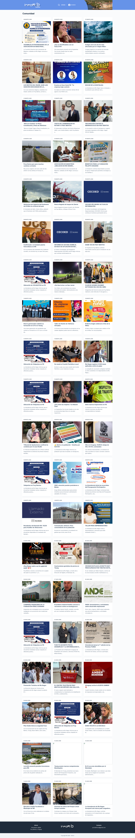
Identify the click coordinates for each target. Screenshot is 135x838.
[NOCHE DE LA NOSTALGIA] (98, 72)
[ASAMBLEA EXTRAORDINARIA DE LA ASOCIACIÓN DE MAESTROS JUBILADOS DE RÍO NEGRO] (36, 32)
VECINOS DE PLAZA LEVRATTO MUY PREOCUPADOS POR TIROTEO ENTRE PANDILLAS (98, 567)
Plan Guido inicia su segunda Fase (35, 726)
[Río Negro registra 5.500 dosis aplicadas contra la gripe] (98, 351)
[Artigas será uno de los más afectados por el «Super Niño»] (98, 32)
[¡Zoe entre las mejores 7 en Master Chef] (67, 392)
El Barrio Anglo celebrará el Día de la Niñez (97, 324)
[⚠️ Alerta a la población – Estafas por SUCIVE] (67, 432)
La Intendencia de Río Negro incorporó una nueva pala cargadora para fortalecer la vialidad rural (97, 807)
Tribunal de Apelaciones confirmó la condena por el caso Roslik (36, 446)
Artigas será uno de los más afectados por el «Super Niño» (95, 45)
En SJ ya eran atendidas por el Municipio (95, 767)
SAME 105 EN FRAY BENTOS (95, 245)
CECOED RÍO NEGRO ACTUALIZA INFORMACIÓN (96, 205)
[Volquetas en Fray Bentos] (36, 472)
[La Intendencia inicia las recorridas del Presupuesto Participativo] (98, 472)
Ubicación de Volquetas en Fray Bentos (65, 726)
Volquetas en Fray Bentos (32, 485)
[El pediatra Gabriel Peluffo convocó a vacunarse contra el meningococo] (67, 592)
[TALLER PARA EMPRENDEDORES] (98, 513)
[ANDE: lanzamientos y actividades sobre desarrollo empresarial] (98, 592)
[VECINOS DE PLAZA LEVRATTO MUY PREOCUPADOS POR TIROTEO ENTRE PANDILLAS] (98, 553)
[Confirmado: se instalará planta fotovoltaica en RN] (36, 232)
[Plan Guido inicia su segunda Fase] (36, 713)
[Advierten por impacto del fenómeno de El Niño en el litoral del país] (36, 191)
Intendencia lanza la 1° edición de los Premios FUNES (97, 646)
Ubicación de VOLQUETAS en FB (35, 285)
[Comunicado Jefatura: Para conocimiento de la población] (67, 513)
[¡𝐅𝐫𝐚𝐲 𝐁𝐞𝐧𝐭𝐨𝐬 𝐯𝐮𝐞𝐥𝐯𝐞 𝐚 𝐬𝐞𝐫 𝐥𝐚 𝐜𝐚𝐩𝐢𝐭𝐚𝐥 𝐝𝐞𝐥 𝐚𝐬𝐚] (36, 553)
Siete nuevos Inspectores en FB (96, 404)
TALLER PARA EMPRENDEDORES (96, 526)
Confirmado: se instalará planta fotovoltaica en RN (34, 245)
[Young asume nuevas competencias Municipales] (67, 753)
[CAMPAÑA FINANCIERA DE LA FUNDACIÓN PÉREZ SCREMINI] (36, 592)
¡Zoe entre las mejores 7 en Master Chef (66, 405)
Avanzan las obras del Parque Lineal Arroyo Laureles (66, 807)
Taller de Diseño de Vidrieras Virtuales (64, 324)
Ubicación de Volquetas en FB (34, 364)
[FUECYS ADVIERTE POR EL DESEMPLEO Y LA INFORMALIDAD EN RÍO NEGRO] (67, 632)
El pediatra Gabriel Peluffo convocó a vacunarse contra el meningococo (67, 605)
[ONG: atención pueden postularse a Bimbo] (67, 472)
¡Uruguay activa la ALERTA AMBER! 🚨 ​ (97, 686)
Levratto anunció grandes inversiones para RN (36, 767)
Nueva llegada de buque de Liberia (66, 204)
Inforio (63, 4)
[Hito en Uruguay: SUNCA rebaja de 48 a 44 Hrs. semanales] (98, 432)
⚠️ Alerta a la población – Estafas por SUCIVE (67, 446)
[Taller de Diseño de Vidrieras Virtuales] (67, 311)
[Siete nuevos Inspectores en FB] (98, 392)
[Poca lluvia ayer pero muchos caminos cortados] (36, 151)
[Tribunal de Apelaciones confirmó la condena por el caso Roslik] (36, 432)
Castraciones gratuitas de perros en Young (66, 567)
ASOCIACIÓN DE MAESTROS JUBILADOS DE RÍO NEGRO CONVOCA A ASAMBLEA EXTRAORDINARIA (64, 165)
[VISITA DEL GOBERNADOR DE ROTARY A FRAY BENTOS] (67, 111)
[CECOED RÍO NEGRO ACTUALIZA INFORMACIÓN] (98, 191)
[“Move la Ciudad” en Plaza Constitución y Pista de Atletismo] (36, 111)
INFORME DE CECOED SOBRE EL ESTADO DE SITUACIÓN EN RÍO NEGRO (65, 246)
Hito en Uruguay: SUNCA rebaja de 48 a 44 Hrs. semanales (97, 446)
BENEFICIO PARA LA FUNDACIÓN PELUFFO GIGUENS (96, 165)
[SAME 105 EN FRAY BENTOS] (98, 232)
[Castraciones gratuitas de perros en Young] (67, 553)
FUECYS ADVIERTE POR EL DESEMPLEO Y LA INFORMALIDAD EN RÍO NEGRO (67, 646)
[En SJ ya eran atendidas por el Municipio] (98, 753)
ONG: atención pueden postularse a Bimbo (66, 486)
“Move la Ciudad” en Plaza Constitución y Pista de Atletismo (35, 124)
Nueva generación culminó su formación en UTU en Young (34, 324)
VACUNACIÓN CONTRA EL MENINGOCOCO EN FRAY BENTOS (97, 124)
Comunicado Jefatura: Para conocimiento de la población (64, 526)
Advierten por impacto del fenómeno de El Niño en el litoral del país (36, 205)
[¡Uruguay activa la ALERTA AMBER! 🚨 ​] (98, 672)
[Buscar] (59, 5)
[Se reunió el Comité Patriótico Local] (67, 351)
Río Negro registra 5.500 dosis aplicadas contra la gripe (95, 365)
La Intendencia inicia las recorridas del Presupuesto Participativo (97, 486)
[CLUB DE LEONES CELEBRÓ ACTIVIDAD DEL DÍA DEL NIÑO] (98, 272)
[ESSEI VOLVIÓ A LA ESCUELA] (98, 713)
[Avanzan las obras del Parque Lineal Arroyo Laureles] (67, 794)
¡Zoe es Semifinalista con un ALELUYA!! (63, 45)
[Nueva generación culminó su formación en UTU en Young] (36, 311)
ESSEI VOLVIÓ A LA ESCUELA (95, 726)
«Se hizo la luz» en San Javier (64, 285)
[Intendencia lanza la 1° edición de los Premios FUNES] (98, 632)
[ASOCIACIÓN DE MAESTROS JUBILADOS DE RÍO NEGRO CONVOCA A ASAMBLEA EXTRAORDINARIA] (67, 151)
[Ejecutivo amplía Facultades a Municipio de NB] (36, 794)
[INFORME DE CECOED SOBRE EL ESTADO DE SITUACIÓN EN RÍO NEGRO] (67, 232)
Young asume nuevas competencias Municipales (66, 767)
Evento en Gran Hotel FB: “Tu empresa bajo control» (64, 86)
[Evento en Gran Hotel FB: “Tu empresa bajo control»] (67, 72)
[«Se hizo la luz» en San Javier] (67, 272)
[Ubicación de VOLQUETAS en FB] (36, 272)
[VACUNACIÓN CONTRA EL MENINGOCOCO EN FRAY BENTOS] (98, 111)
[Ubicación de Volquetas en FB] (36, 351)
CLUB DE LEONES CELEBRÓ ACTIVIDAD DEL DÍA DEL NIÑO (95, 286)
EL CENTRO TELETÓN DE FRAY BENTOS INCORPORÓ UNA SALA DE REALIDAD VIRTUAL (66, 686)
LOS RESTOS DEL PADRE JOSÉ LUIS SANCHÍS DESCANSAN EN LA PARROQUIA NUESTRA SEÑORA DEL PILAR (36, 86)
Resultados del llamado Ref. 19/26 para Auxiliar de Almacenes (35, 526)
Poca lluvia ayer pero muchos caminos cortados (34, 165)
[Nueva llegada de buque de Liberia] (67, 191)
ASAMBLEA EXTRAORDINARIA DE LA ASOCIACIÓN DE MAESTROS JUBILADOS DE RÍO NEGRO (36, 45)
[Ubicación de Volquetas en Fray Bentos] (67, 713)
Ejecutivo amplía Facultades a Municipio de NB (34, 807)
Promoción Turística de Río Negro (35, 685)
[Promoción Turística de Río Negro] (36, 672)
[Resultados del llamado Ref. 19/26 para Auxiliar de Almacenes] (36, 513)
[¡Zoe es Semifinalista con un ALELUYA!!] (67, 32)
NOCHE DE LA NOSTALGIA (94, 85)
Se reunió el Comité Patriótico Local (66, 364)
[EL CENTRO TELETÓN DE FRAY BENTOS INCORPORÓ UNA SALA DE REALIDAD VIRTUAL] (67, 672)
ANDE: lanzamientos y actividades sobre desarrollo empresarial (97, 605)
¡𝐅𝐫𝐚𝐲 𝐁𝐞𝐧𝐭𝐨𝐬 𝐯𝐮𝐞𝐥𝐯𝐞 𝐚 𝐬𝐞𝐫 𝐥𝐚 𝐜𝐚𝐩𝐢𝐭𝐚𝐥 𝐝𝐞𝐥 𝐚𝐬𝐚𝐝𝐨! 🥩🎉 (35, 567)
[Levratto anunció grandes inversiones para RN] (36, 753)
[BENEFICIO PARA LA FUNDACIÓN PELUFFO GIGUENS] (98, 151)
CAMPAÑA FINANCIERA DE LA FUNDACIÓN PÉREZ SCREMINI (34, 605)
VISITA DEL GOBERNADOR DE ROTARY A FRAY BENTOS (64, 124)
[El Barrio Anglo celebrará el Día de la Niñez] (98, 311)
